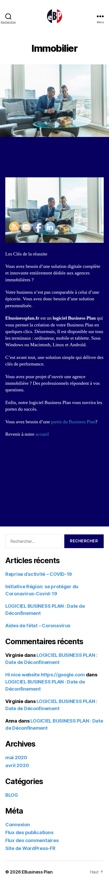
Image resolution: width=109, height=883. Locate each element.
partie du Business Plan (73, 422)
